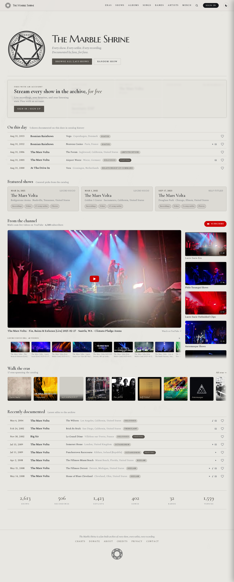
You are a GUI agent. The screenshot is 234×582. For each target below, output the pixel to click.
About (108, 541)
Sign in (211, 5)
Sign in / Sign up (29, 109)
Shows (119, 5)
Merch (186, 5)
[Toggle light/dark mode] (226, 5)
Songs (147, 5)
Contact (152, 541)
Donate (94, 541)
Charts (80, 541)
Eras (108, 5)
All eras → (221, 372)
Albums (133, 5)
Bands (159, 5)
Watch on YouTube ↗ (171, 331)
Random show (107, 61)
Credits (122, 541)
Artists (173, 5)
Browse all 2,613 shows (72, 61)
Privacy (136, 541)
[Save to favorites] (222, 136)
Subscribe (217, 224)
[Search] (196, 5)
